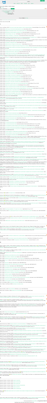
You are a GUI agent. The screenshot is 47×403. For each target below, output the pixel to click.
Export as (1, 8)
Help (29, 3)
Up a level (2, 7)
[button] (12, 8)
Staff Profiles (22, 402)
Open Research (27, 402)
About (22, 3)
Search (32, 3)
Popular (18, 3)
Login (43, 0)
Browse (41, 0)
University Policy (31, 402)
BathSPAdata (16, 402)
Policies (25, 3)
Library (19, 402)
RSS (46, 8)
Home (15, 3)
